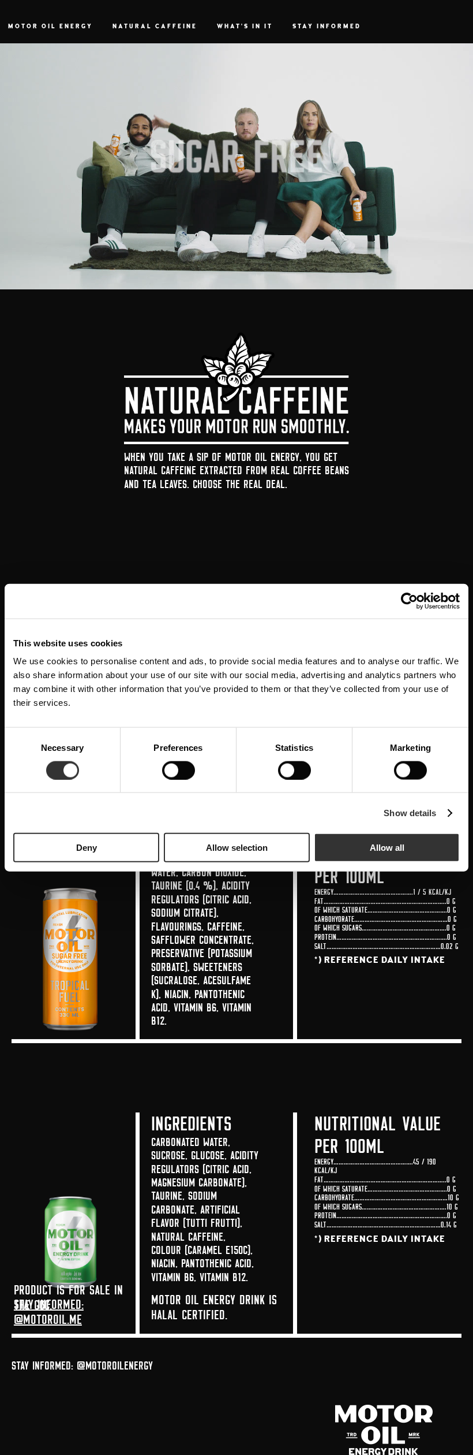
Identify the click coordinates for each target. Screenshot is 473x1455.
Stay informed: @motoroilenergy (82, 1365)
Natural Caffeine (154, 27)
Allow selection (237, 848)
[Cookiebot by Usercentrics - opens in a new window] (409, 600)
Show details (410, 812)
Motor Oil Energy (50, 27)
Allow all (387, 848)
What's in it (245, 27)
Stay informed (326, 27)
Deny (86, 848)
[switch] (178, 770)
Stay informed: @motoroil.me (49, 1311)
